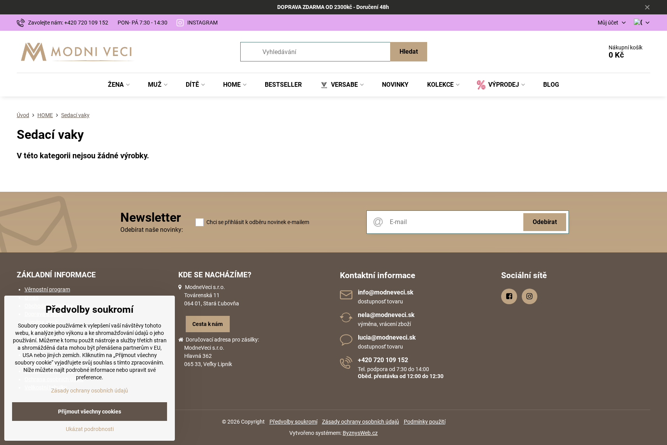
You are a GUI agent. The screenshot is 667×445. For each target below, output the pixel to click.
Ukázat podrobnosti (90, 429)
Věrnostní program (47, 289)
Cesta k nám (207, 324)
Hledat (408, 51)
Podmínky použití (424, 422)
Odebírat (545, 222)
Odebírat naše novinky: (151, 229)
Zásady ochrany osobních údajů (360, 422)
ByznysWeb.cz (360, 433)
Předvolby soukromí (293, 422)
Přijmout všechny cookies (89, 411)
